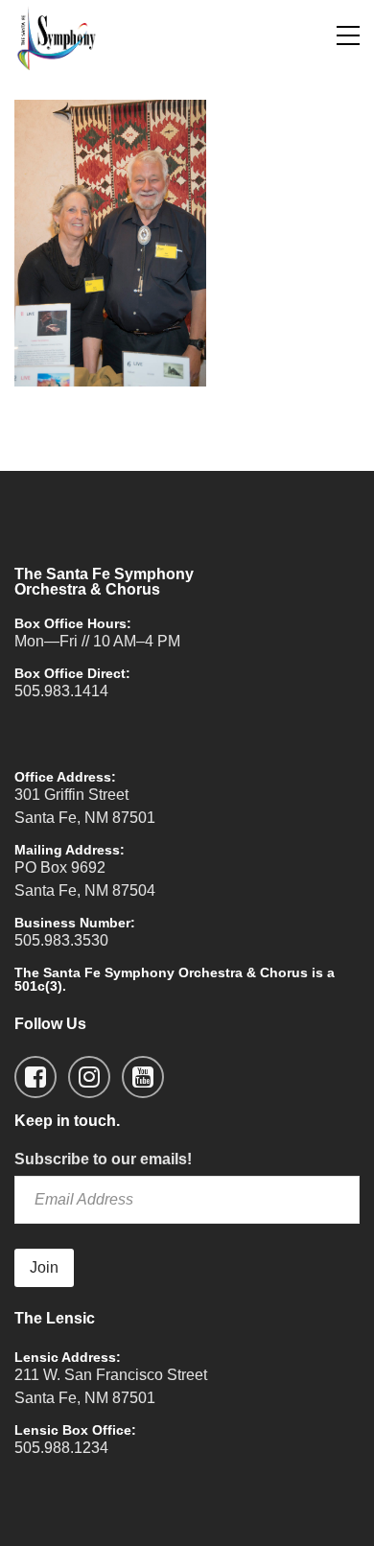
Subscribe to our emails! (103, 1159)
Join (44, 1267)
